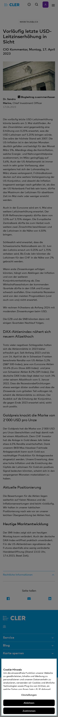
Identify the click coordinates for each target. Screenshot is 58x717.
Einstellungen (29, 694)
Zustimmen (29, 710)
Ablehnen (29, 702)
